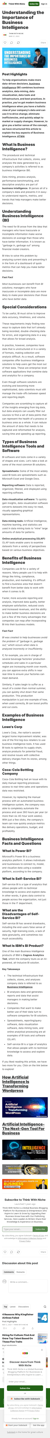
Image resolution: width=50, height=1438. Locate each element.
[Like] (5, 42)
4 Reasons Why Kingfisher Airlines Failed (17, 1316)
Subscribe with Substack (27, 1398)
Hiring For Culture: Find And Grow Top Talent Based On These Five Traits (18, 1338)
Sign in (44, 4)
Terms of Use (38, 1235)
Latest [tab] (13, 1306)
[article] (25, 1321)
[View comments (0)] (11, 42)
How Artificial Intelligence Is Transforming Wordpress (15, 1084)
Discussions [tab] (23, 1306)
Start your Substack (17, 1425)
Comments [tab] (9, 1272)
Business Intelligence (19, 987)
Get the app (38, 1425)
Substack (11, 1432)
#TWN (21, 136)
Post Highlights (9, 1321)
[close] (42, 1350)
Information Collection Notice (30, 1238)
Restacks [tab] (21, 1272)
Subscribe (34, 4)
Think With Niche (16, 33)
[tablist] (14, 1272)
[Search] (45, 1306)
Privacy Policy (33, 1410)
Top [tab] (5, 1306)
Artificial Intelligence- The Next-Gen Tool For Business (23, 1128)
